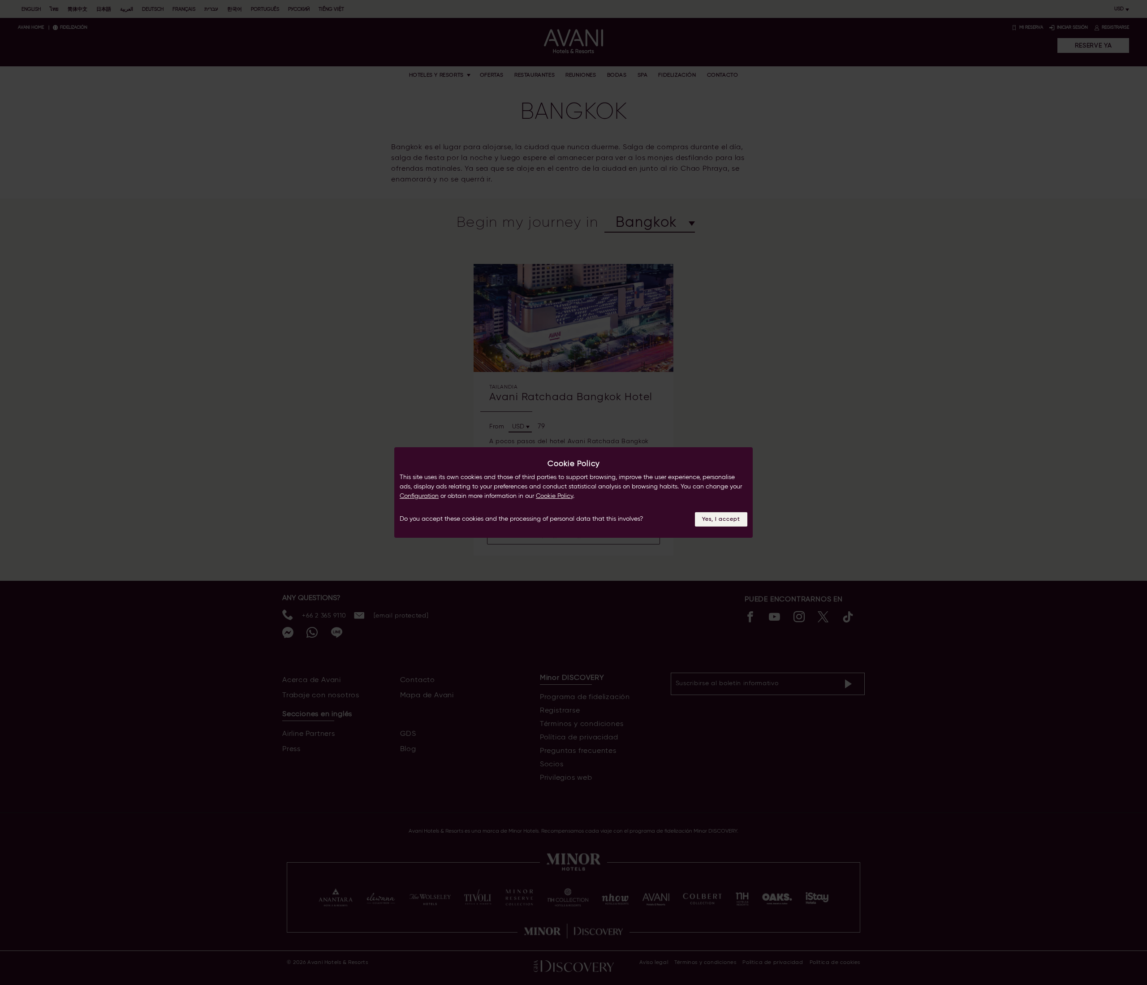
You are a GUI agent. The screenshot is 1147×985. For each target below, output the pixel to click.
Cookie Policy (554, 496)
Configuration (419, 496)
